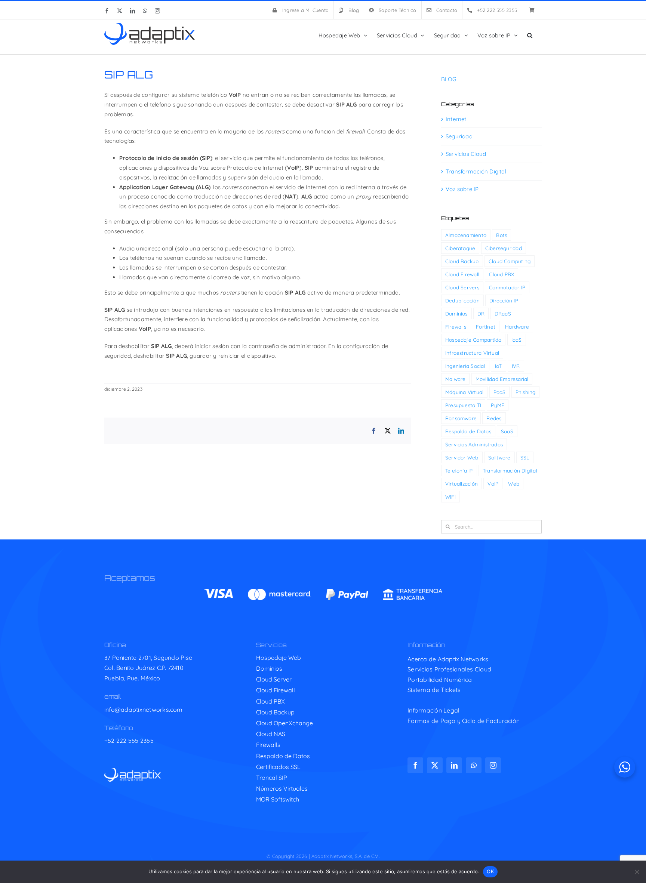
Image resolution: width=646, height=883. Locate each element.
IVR (516, 366)
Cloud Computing (509, 261)
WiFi (450, 496)
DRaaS (503, 313)
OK (490, 871)
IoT (498, 366)
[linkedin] (454, 765)
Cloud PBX (501, 274)
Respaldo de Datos (468, 431)
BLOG (448, 79)
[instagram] (493, 765)
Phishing (526, 392)
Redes (493, 418)
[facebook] (415, 765)
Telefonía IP (459, 470)
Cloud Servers (462, 287)
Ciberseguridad (503, 248)
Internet (456, 119)
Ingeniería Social (465, 366)
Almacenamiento (465, 235)
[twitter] (435, 765)
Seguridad (459, 136)
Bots (501, 235)
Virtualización (461, 483)
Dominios (456, 313)
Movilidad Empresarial (502, 379)
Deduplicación (462, 300)
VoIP (492, 483)
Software (499, 457)
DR (481, 313)
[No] (636, 872)
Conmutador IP (507, 287)
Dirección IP (503, 300)
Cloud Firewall (462, 274)
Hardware (517, 326)
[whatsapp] (474, 765)
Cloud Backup (462, 261)
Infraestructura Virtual (472, 353)
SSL (524, 457)
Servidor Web (462, 457)
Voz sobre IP (462, 189)
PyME (497, 405)
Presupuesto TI (463, 405)
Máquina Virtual (464, 392)
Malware (455, 379)
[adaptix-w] (132, 770)
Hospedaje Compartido (473, 339)
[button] (529, 34)
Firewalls (455, 326)
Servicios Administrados (474, 444)
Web (513, 483)
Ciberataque (460, 248)
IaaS (516, 339)
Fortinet (485, 326)
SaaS (507, 431)
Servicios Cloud (466, 153)
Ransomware (461, 418)
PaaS (499, 392)
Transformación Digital (476, 171)
